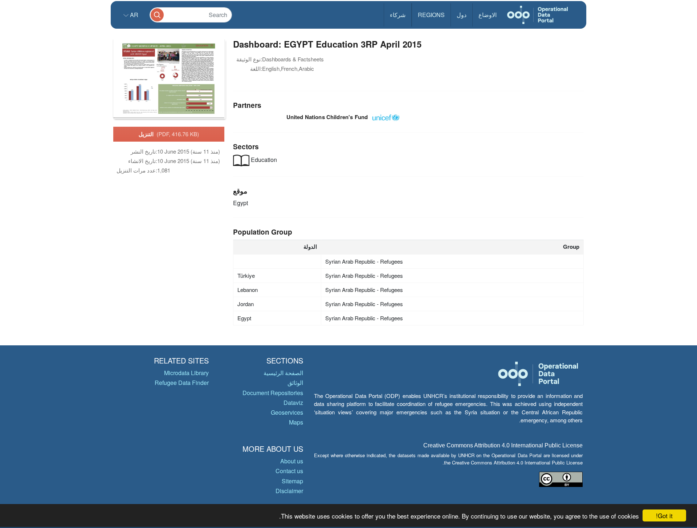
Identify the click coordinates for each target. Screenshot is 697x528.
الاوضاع (487, 15)
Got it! (664, 515)
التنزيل (169, 134)
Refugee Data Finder (182, 382)
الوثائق (295, 382)
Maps (296, 422)
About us (291, 461)
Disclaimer (289, 491)
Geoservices (287, 412)
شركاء (397, 15)
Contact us (289, 471)
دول (461, 15)
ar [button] (133, 15)
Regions (431, 15)
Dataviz (293, 402)
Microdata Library (186, 373)
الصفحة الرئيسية (283, 373)
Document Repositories (272, 393)
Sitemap (292, 481)
